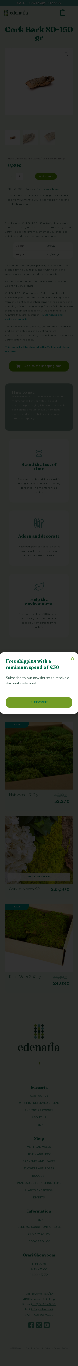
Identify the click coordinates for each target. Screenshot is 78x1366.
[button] (72, 657)
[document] (39, 683)
